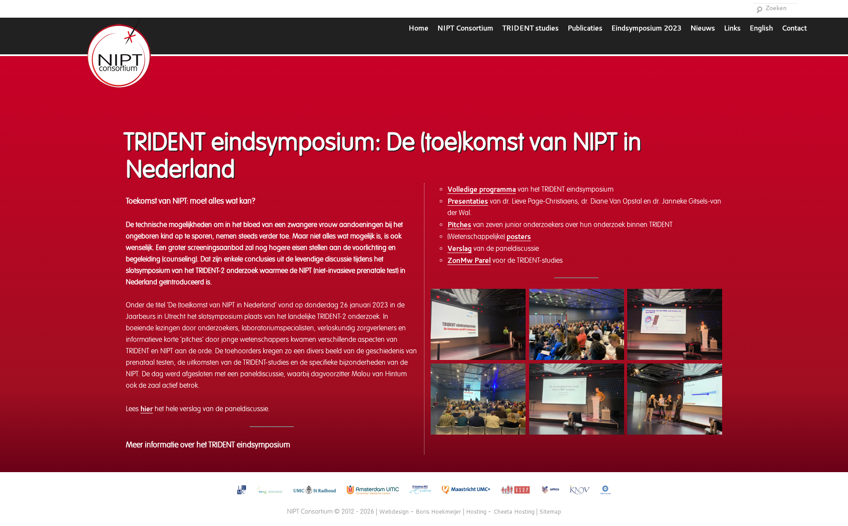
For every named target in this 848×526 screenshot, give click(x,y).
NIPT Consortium (465, 27)
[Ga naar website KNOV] (579, 496)
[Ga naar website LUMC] (241, 496)
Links (732, 27)
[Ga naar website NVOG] (269, 496)
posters (519, 236)
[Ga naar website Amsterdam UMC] (372, 496)
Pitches (459, 224)
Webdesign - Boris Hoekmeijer (420, 511)
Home (418, 27)
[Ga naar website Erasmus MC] (420, 496)
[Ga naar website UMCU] (605, 496)
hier (146, 408)
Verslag (459, 248)
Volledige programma (481, 188)
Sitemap (550, 511)
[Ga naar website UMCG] (550, 496)
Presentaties (467, 200)
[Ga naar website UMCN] (315, 496)
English (761, 27)
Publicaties (585, 27)
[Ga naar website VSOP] (515, 496)
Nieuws (702, 27)
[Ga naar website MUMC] (466, 496)
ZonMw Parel (469, 260)
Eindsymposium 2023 (646, 27)
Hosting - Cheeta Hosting (500, 511)
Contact (794, 27)
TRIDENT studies (530, 27)
